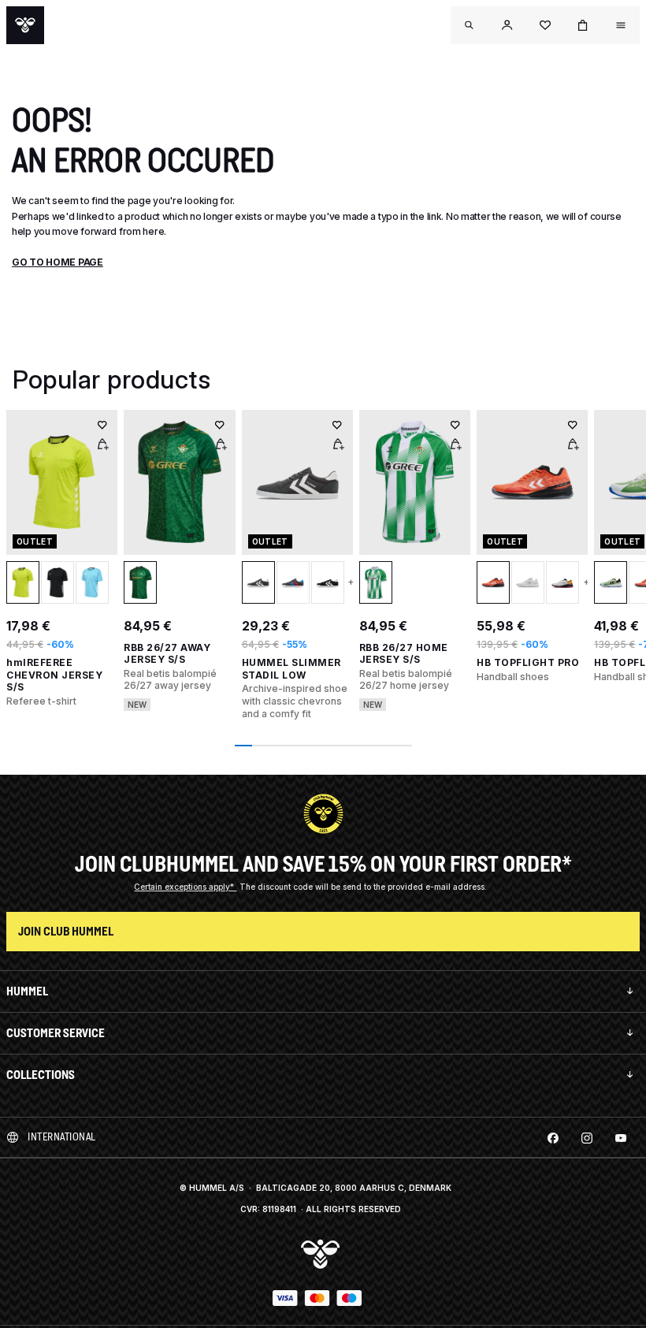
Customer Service (55, 1033)
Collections (40, 1074)
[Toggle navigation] (469, 25)
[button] (507, 25)
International (62, 1137)
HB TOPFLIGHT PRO (528, 662)
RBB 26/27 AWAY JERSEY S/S (167, 654)
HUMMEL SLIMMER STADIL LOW (291, 669)
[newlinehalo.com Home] (25, 25)
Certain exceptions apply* (185, 886)
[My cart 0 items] (583, 25)
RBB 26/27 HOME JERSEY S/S (403, 654)
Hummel (27, 991)
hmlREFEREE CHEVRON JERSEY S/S (54, 675)
